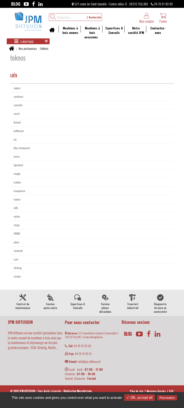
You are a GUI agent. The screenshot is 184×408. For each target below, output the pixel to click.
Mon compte (146, 21)
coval (17, 113)
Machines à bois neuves (70, 30)
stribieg (18, 268)
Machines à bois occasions (92, 32)
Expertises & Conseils (114, 30)
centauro (18, 96)
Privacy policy (94, 403)
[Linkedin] (40, 4)
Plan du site (136, 391)
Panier (163, 21)
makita (17, 182)
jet (15, 139)
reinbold (18, 251)
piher (16, 242)
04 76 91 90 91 (80, 353)
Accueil (53, 31)
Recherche (95, 17)
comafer (18, 105)
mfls (16, 208)
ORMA (17, 233)
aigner (17, 88)
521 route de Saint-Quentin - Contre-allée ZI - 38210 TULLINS (111, 3)
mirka (17, 216)
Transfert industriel (132, 306)
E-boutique (27, 42)
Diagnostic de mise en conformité (160, 307)
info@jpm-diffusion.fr (85, 361)
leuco (17, 156)
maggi (17, 173)
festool (17, 122)
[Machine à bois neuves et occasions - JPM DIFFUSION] (28, 20)
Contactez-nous (158, 30)
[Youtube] (26, 4)
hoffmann (19, 131)
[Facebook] (33, 4)
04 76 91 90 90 (163, 3)
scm (16, 259)
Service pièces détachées (105, 307)
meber (17, 199)
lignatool (18, 165)
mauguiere (19, 191)
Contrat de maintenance (22, 306)
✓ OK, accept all (140, 397)
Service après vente (50, 306)
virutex (17, 276)
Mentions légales (156, 391)
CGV (171, 391)
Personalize (167, 397)
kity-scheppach (22, 148)
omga (17, 225)
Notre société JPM (136, 30)
